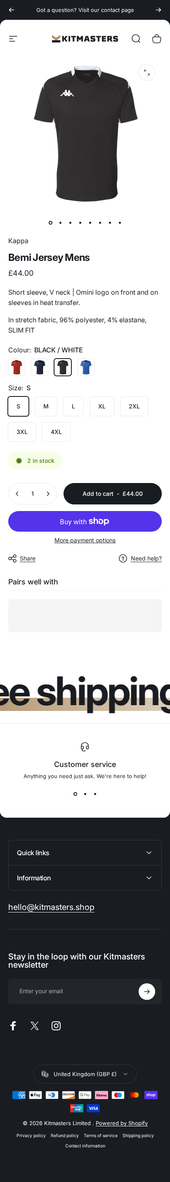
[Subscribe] (147, 991)
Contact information (85, 1146)
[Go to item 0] (50, 222)
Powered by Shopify (122, 1123)
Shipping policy (138, 1135)
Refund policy (65, 1135)
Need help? (146, 558)
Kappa (18, 241)
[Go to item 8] (120, 222)
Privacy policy (31, 1135)
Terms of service (101, 1135)
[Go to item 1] (60, 222)
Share (27, 558)
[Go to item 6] (100, 222)
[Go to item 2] (70, 222)
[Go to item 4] (90, 222)
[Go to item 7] (110, 222)
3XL (22, 431)
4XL (56, 431)
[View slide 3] (95, 794)
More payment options (85, 540)
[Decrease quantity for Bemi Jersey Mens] (17, 493)
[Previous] (11, 10)
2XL (134, 406)
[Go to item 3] (80, 222)
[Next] (158, 10)
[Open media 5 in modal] (147, 72)
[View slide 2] (85, 794)
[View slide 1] (75, 794)
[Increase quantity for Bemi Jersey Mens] (48, 493)
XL (102, 406)
